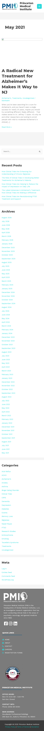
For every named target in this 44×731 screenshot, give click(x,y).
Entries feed (7, 572)
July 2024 (5, 311)
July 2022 (5, 401)
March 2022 (6, 416)
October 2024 (7, 300)
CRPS (4, 498)
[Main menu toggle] (39, 6)
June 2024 (6, 315)
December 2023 (8, 337)
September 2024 (8, 303)
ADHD (4, 475)
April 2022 (6, 412)
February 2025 (7, 285)
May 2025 (5, 274)
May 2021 (5, 453)
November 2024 (8, 296)
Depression (6, 505)
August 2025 (7, 262)
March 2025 (6, 281)
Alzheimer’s (6, 98)
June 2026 (6, 225)
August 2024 (7, 307)
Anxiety (5, 483)
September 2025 (8, 259)
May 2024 (5, 318)
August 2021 (6, 442)
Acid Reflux (6, 471)
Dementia (5, 501)
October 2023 (7, 345)
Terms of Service (23, 727)
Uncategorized (28, 98)
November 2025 (8, 251)
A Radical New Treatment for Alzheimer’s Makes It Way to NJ (19, 81)
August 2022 (6, 397)
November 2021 (8, 430)
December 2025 (8, 248)
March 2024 (6, 326)
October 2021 (7, 434)
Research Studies (9, 531)
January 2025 (7, 289)
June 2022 (6, 404)
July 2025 (5, 266)
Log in (4, 569)
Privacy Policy (10, 727)
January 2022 (7, 423)
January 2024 (7, 333)
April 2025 (6, 277)
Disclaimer (35, 727)
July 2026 (5, 221)
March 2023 (6, 371)
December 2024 (8, 292)
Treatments (17, 98)
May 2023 (5, 363)
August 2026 (7, 218)
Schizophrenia (7, 535)
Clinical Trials (7, 494)
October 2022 (7, 389)
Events (4, 513)
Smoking (5, 539)
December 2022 (8, 382)
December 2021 (8, 427)
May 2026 (5, 229)
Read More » (7, 127)
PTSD (4, 528)
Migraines (5, 520)
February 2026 (7, 240)
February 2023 (7, 374)
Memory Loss (7, 516)
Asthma (5, 487)
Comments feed (8, 576)
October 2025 (7, 255)
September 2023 (8, 348)
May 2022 (5, 408)
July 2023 (5, 356)
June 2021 (5, 449)
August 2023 (6, 352)
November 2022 (8, 386)
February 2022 (7, 419)
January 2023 (7, 378)
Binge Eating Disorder (10, 490)
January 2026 (7, 244)
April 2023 (6, 367)
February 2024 (7, 330)
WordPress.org (8, 580)
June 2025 (6, 270)
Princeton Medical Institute (26, 6)
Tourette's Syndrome (10, 542)
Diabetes (5, 509)
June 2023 (6, 360)
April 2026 (6, 232)
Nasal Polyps (7, 524)
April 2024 (6, 322)
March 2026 (6, 236)
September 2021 (8, 438)
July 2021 (5, 445)
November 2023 (8, 341)
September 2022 (8, 393)
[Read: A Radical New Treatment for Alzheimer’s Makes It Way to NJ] (22, 52)
